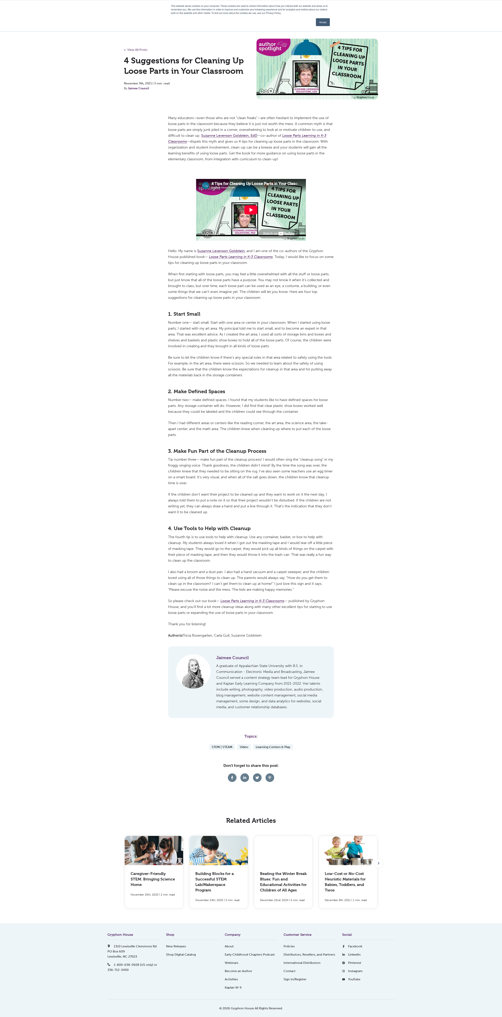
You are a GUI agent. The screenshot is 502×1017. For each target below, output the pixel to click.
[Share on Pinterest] (270, 777)
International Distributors (302, 963)
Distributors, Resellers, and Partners (309, 954)
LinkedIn (354, 954)
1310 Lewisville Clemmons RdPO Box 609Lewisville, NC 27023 (132, 951)
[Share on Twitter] (257, 777)
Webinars (231, 963)
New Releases (176, 946)
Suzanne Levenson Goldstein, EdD (229, 135)
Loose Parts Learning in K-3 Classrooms (252, 601)
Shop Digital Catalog (181, 954)
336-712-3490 (118, 970)
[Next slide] (378, 863)
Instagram (355, 971)
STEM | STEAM (222, 747)
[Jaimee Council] (193, 671)
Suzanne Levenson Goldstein (221, 251)
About (229, 946)
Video (244, 747)
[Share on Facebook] (232, 777)
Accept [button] (322, 22)
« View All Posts (135, 50)
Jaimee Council (138, 88)
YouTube (354, 979)
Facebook (355, 946)
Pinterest (354, 963)
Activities (231, 979)
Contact (290, 971)
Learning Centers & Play (273, 747)
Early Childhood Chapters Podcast (250, 954)
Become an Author (238, 971)
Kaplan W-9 (233, 987)
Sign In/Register (295, 979)
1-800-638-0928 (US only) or (135, 965)
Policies (289, 946)
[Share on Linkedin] (244, 777)
